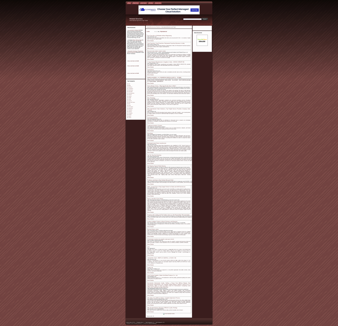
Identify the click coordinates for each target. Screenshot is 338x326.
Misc (129, 103)
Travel (129, 117)
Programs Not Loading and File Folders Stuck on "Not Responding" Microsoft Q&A (168, 215)
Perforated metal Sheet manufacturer (156, 143)
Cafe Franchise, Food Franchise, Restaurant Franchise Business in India (165, 43)
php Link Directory (152, 323)
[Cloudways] (169, 14)
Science (130, 111)
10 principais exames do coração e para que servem (160, 239)
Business (130, 87)
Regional (130, 109)
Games (130, 96)
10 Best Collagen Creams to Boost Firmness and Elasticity (162, 221)
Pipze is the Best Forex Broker (155, 198)
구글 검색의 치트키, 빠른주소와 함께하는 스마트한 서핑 (161, 258)
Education (130, 91)
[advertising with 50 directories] (169, 313)
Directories (130, 90)
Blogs (129, 85)
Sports (129, 116)
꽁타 (148, 247)
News (129, 105)
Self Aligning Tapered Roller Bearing (156, 166)
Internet (130, 100)
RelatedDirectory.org (151, 27)
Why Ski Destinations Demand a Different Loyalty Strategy (162, 307)
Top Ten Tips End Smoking (154, 155)
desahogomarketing (152, 118)
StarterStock (150, 69)
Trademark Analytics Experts (154, 125)
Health (129, 97)
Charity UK (150, 267)
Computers (130, 88)
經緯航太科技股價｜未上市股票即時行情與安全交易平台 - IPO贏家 (164, 77)
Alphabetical (163, 31)
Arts (129, 83)
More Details (150, 40)
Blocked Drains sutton (153, 229)
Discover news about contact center (156, 51)
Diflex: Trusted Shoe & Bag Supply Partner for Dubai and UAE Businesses (166, 186)
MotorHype (150, 133)
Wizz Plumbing (151, 98)
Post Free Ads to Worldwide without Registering (159, 35)
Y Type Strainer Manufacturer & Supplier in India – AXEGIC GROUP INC (165, 62)
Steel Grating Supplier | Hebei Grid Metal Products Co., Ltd (162, 275)
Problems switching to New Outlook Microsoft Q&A (160, 180)
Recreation (130, 106)
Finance (130, 94)
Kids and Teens (131, 102)
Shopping (130, 113)
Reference (130, 108)
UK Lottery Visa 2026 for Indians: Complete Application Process (163, 298)
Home (129, 99)
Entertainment (131, 93)
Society (130, 114)
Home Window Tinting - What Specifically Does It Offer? (161, 86)
